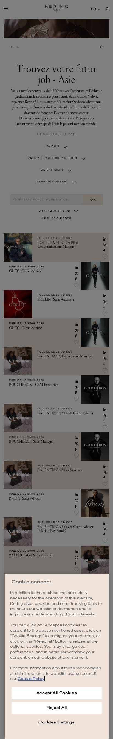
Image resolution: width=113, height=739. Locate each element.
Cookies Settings (56, 722)
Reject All (57, 708)
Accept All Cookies (56, 693)
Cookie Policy (31, 679)
